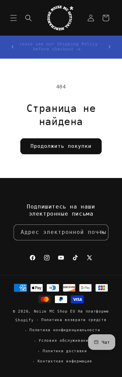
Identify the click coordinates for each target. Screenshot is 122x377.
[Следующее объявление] (109, 46)
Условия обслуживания (65, 340)
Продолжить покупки (61, 146)
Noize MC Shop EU (55, 311)
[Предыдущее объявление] (12, 46)
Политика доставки (65, 351)
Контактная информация (65, 361)
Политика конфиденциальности (64, 330)
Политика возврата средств (74, 320)
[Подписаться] (100, 232)
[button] (13, 18)
